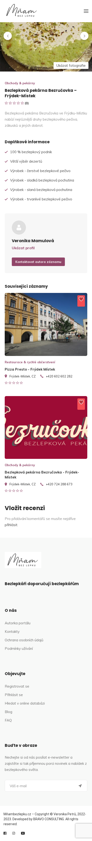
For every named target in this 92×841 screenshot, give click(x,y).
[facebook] (5, 833)
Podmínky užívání (19, 648)
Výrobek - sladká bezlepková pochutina (42, 180)
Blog (8, 712)
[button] (8, 36)
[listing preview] (46, 324)
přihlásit (11, 525)
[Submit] (80, 786)
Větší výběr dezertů (26, 161)
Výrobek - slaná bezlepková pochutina (41, 189)
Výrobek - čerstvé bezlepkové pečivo (40, 171)
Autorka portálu (17, 623)
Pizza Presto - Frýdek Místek (30, 369)
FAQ (8, 720)
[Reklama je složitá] (81, 301)
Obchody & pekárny (20, 83)
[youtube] (23, 833)
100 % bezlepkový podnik (31, 152)
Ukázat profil (23, 248)
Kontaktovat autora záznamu (38, 262)
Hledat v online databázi (25, 703)
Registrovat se (17, 686)
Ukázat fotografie (71, 65)
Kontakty (12, 631)
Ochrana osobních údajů (24, 640)
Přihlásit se (14, 695)
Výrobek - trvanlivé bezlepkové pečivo (41, 199)
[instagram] (13, 833)
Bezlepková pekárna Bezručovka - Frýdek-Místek (42, 474)
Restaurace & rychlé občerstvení (30, 362)
